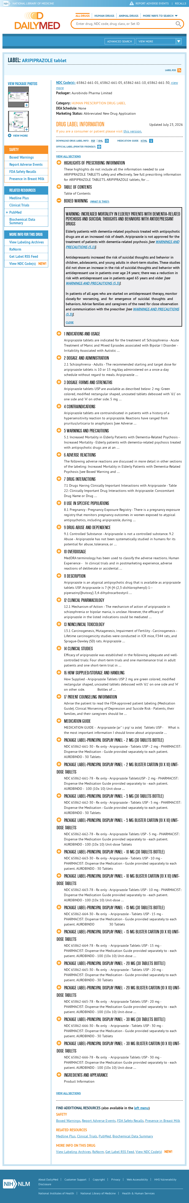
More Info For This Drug (26, 234)
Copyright (99, 1179)
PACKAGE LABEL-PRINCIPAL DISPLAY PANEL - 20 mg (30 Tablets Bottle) (114, 963)
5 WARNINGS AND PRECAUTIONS (86, 431)
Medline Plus (19, 198)
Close (70, 322)
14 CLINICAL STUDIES (78, 648)
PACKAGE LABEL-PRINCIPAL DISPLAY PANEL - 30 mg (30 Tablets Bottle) (114, 1019)
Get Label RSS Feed (23, 256)
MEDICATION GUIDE (77, 721)
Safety (14, 149)
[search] (178, 24)
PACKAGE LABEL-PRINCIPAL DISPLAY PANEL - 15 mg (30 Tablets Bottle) (114, 907)
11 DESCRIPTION (74, 576)
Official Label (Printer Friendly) (75, 146)
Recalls (180, 3)
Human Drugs (104, 16)
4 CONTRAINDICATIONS (79, 406)
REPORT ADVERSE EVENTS (152, 3)
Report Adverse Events (26, 164)
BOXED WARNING (76, 201)
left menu (141, 1108)
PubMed (15, 212)
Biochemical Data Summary (22, 221)
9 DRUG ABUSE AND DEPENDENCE (87, 527)
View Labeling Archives (26, 242)
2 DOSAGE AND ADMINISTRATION (86, 358)
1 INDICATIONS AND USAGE (82, 334)
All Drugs (83, 16)
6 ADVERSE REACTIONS (80, 455)
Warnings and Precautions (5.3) (92, 283)
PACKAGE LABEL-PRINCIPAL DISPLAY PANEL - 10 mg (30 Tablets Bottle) (114, 852)
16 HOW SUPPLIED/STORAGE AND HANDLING (94, 673)
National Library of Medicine (33, 3)
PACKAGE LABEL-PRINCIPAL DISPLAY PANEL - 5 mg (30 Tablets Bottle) (113, 796)
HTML (144, 140)
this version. (133, 131)
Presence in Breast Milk (26, 179)
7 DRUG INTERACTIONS (79, 479)
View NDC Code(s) (27, 263)
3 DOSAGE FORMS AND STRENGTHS (88, 382)
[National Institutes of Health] (8, 3)
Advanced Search (119, 41)
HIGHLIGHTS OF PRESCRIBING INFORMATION (94, 163)
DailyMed (37, 20)
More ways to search (158, 16)
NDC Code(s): (66, 82)
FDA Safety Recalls (22, 171)
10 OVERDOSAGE (75, 552)
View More (146, 41)
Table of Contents (78, 187)
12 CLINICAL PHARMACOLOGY (84, 600)
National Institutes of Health (56, 1193)
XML (100, 140)
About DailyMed (48, 1179)
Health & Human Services (138, 1193)
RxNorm (15, 249)
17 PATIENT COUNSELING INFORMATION (90, 697)
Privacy (115, 1179)
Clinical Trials (19, 205)
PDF (93, 140)
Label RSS (170, 70)
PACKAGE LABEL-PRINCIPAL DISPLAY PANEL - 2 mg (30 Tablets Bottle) (113, 740)
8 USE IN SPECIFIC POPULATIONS (86, 503)
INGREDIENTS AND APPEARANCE (86, 1075)
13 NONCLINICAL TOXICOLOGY (84, 624)
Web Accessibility (137, 1179)
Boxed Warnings (21, 157)
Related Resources (22, 190)
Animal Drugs (128, 16)
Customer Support (75, 1179)
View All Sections (68, 156)
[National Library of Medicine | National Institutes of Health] (16, 1183)
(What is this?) (99, 201)
